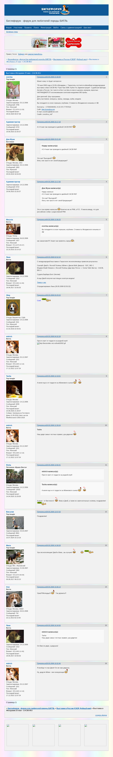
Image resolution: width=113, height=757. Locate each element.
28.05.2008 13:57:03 (53, 512)
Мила (8, 545)
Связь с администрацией (71, 28)
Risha (8, 465)
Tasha (8, 376)
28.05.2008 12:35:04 (53, 425)
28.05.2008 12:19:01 (53, 376)
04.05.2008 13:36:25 (53, 219)
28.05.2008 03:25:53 (53, 295)
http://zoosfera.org (48, 109)
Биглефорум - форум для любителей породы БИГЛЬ (29, 59)
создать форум (101, 715)
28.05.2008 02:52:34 (53, 257)
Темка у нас (41, 282)
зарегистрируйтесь (35, 54)
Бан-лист (87, 28)
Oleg (8, 295)
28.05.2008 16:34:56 (53, 625)
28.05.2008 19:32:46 (53, 663)
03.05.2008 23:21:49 (53, 139)
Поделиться (41, 77)
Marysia (9, 220)
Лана (8, 257)
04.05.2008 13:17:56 (53, 182)
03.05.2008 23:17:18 (53, 122)
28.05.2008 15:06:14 (53, 587)
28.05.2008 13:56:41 (53, 465)
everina (9, 77)
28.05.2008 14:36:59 (53, 545)
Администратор (13, 122)
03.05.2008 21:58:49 (53, 77)
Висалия (10, 512)
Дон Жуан (10, 139)
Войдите (21, 54)
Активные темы (12, 32)
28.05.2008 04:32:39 (53, 336)
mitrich (9, 337)
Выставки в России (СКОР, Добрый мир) (70, 59)
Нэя (8, 587)
